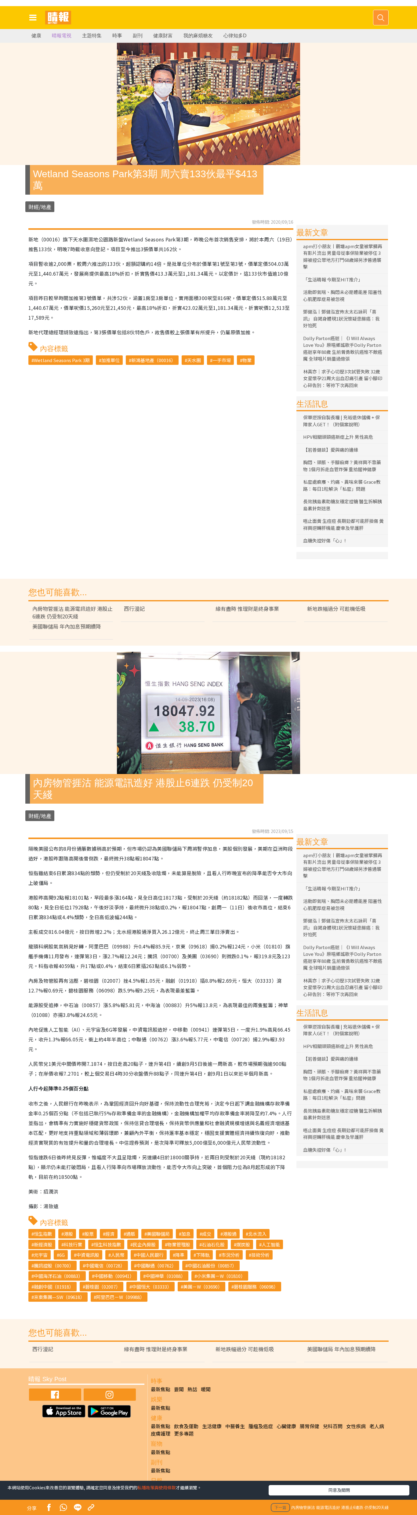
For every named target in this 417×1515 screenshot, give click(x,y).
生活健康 (212, 1426)
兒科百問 (333, 1426)
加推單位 (110, 360)
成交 (206, 1234)
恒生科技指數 (107, 1244)
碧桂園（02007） (102, 1286)
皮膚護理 (160, 1433)
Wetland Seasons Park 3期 (62, 360)
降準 (179, 1255)
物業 (247, 360)
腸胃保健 (309, 1426)
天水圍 (194, 360)
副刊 (138, 35)
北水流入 (257, 1234)
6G (62, 1255)
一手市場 (221, 360)
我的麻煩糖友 (198, 35)
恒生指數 (43, 1234)
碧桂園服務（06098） (256, 1286)
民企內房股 (144, 1244)
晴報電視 (61, 35)
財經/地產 (39, 207)
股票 (89, 1234)
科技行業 (73, 1244)
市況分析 (230, 1255)
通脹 (130, 1234)
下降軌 (203, 1255)
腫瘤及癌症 (260, 1426)
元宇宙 (41, 1255)
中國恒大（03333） (152, 1286)
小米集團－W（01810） (221, 1276)
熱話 (192, 1389)
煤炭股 (243, 1244)
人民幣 (118, 1255)
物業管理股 (178, 1244)
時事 (117, 35)
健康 (36, 35)
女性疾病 (356, 1426)
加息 (185, 1234)
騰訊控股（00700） (54, 1265)
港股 (68, 1234)
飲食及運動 (186, 1426)
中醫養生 (235, 1426)
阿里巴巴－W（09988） (120, 1297)
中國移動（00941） (114, 1276)
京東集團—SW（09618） (59, 1297)
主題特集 (92, 35)
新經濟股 (43, 1244)
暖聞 (206, 1389)
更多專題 (184, 1433)
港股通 (230, 1234)
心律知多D (235, 35)
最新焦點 (160, 1389)
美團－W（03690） (202, 1286)
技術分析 (260, 1255)
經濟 (109, 1234)
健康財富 (163, 35)
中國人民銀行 (150, 1255)
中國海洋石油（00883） (58, 1276)
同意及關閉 (339, 1490)
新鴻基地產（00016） (153, 360)
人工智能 (271, 1244)
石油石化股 (213, 1244)
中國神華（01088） (165, 1276)
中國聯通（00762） (156, 1265)
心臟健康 (286, 1426)
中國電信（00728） (105, 1265)
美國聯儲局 (158, 1234)
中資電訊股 (87, 1255)
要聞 (179, 1389)
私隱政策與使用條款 (156, 1487)
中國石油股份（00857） (212, 1265)
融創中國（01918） (54, 1286)
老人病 (376, 1426)
